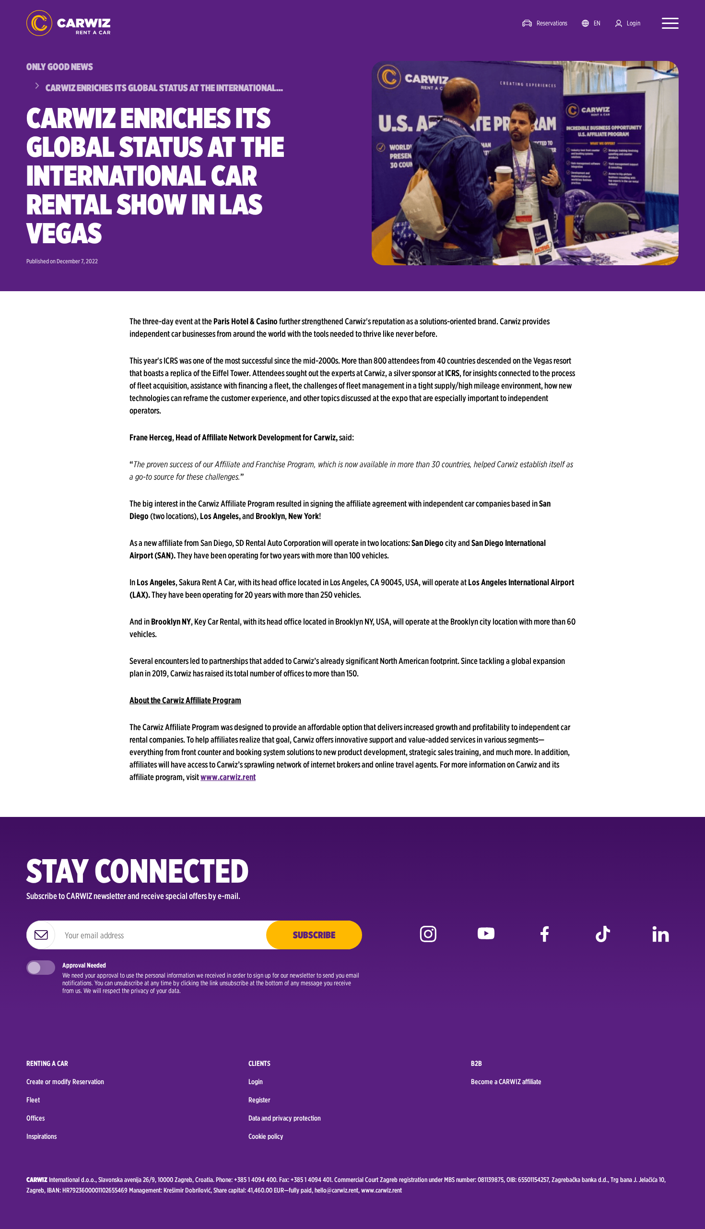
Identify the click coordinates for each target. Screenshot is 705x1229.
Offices (35, 1118)
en (597, 23)
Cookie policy (265, 1136)
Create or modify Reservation (65, 1081)
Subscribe (314, 935)
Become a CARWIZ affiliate (506, 1081)
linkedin (661, 941)
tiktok (603, 941)
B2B (476, 1063)
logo (68, 23)
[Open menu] (665, 23)
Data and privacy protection (284, 1118)
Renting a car (47, 1063)
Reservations (552, 23)
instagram (428, 941)
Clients (259, 1063)
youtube (486, 941)
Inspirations (41, 1136)
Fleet (33, 1100)
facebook (545, 941)
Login (633, 23)
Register (259, 1100)
